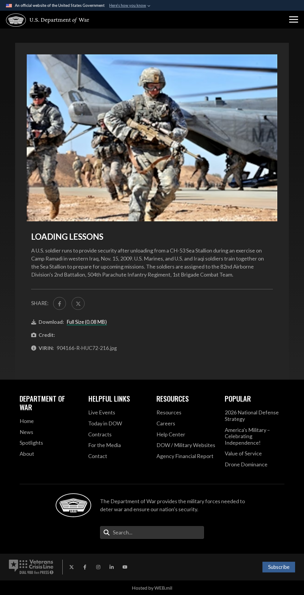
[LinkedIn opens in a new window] (111, 567)
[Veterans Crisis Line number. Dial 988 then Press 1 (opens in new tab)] (31, 567)
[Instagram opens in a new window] (98, 567)
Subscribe (278, 567)
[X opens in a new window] (71, 567)
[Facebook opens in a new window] (84, 567)
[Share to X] (78, 303)
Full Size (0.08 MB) (87, 322)
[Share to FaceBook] (59, 303)
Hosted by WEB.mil (152, 588)
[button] (293, 19)
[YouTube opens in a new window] (125, 567)
